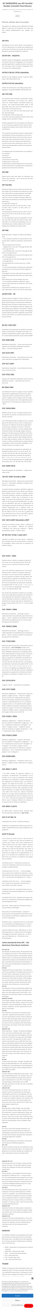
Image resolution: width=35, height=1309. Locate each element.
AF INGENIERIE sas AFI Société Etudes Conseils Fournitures (17, 4)
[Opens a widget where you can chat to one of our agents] (28, 1306)
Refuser (17, 1300)
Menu (17, 15)
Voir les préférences (17, 1305)
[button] (32, 1278)
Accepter (17, 1296)
